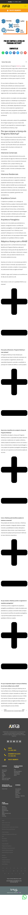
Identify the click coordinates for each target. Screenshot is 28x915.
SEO (20, 892)
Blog (3, 773)
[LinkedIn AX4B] (8, 741)
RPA (15, 770)
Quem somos (4, 770)
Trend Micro (17, 790)
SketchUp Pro (4, 809)
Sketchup (18, 66)
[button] (3, 52)
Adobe (3, 812)
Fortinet (16, 794)
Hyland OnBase (17, 774)
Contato (3, 774)
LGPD (3, 777)
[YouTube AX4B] (14, 741)
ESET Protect (17, 793)
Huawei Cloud (4, 789)
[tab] (14, 326)
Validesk (3, 815)
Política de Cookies (5, 779)
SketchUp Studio (5, 810)
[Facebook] (17, 741)
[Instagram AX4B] (11, 741)
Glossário (3, 775)
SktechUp (4, 806)
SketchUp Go (4, 808)
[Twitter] (20, 741)
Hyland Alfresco (17, 772)
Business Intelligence (18, 771)
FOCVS (15, 775)
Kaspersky (17, 792)
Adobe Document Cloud (6, 813)
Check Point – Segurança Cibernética (20, 796)
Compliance (4, 771)
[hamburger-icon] (25, 6)
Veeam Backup (18, 789)
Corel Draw (4, 816)
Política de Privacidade (6, 778)
